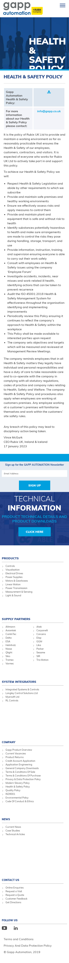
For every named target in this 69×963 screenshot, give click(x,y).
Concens (41, 634)
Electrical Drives (14, 573)
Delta (9, 637)
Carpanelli (42, 630)
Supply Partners (16, 619)
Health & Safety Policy (18, 786)
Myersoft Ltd (12, 696)
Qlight (9, 652)
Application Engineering (19, 764)
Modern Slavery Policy (18, 782)
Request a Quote (15, 894)
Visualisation (13, 569)
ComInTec (11, 634)
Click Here (34, 532)
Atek (39, 626)
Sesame (40, 652)
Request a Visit (14, 891)
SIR (38, 656)
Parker (40, 648)
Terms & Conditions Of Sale (20, 771)
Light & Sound (13, 595)
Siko (8, 656)
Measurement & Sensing (19, 591)
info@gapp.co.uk (49, 111)
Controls (10, 565)
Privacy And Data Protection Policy (28, 945)
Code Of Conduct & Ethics (20, 801)
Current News (13, 826)
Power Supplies (14, 577)
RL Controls (12, 700)
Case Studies (13, 830)
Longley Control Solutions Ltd (22, 693)
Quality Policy (13, 790)
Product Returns (15, 757)
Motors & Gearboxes (17, 580)
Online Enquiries (15, 887)
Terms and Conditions (18, 939)
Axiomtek (11, 630)
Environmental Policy (17, 797)
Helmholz (11, 645)
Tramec (10, 659)
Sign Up (34, 485)
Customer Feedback (16, 898)
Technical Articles (15, 834)
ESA (8, 641)
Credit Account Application (20, 760)
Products (10, 558)
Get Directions (13, 902)
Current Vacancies (16, 753)
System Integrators (19, 682)
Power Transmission (16, 588)
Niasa (9, 648)
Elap (38, 637)
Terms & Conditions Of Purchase (23, 775)
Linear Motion (13, 584)
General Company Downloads (22, 768)
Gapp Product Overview (19, 749)
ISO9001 (10, 793)
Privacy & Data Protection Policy (23, 779)
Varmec (10, 663)
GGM (39, 641)
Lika (38, 645)
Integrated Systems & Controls (22, 689)
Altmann (10, 626)
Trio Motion (42, 659)
